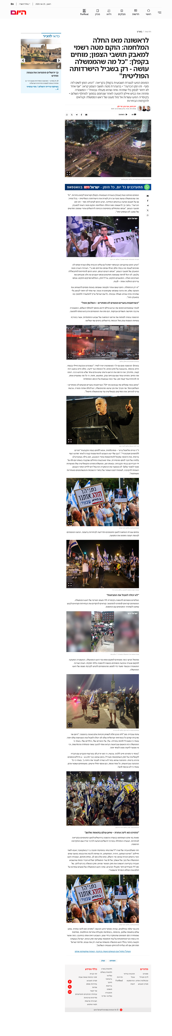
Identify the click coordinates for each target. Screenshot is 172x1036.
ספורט (145, 974)
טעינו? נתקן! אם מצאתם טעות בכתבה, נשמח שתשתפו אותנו (103, 951)
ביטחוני (109, 979)
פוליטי (109, 976)
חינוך (110, 982)
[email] (86, 115)
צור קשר (93, 991)
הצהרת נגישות (91, 1001)
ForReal (84, 14)
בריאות (109, 986)
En (12, 4)
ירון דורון (133, 106)
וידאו (109, 14)
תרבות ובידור (129, 974)
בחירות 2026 (91, 984)
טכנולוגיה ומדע (142, 981)
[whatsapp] (67, 115)
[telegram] (77, 115)
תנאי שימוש (92, 1004)
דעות (132, 984)
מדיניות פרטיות (90, 998)
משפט (109, 989)
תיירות (120, 977)
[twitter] (72, 115)
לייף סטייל (144, 977)
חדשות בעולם (106, 972)
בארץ (139, 31)
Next (59, 60)
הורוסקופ (131, 981)
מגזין (97, 14)
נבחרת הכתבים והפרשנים (86, 994)
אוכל (133, 977)
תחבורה (108, 993)
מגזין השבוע (143, 984)
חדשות (135, 14)
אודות (94, 987)
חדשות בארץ (106, 969)
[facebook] (81, 115)
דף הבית (93, 974)
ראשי (148, 14)
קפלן (103, 961)
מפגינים (112, 961)
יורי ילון (120, 106)
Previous (23, 60)
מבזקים (122, 14)
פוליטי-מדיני (106, 996)
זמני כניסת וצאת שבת (88, 977)
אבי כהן (126, 106)
